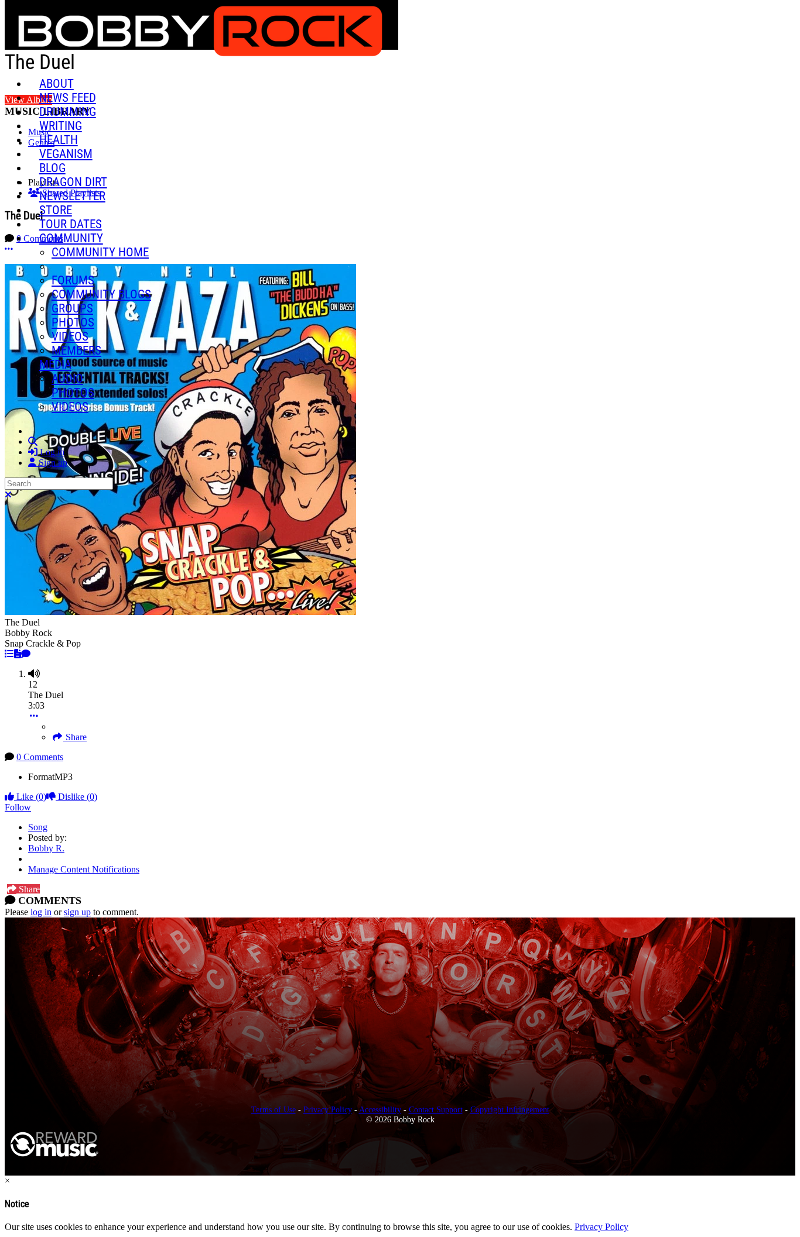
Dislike (76, 797)
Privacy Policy (327, 1109)
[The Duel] (9, 654)
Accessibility (380, 1109)
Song (37, 827)
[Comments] (25, 654)
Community (71, 238)
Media (55, 365)
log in (41, 912)
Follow (18, 807)
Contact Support (436, 1109)
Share (75, 737)
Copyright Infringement (509, 1109)
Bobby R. (46, 848)
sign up (77, 912)
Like (30, 797)
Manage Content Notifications (83, 869)
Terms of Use (273, 1109)
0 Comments (39, 757)
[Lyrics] (17, 654)
